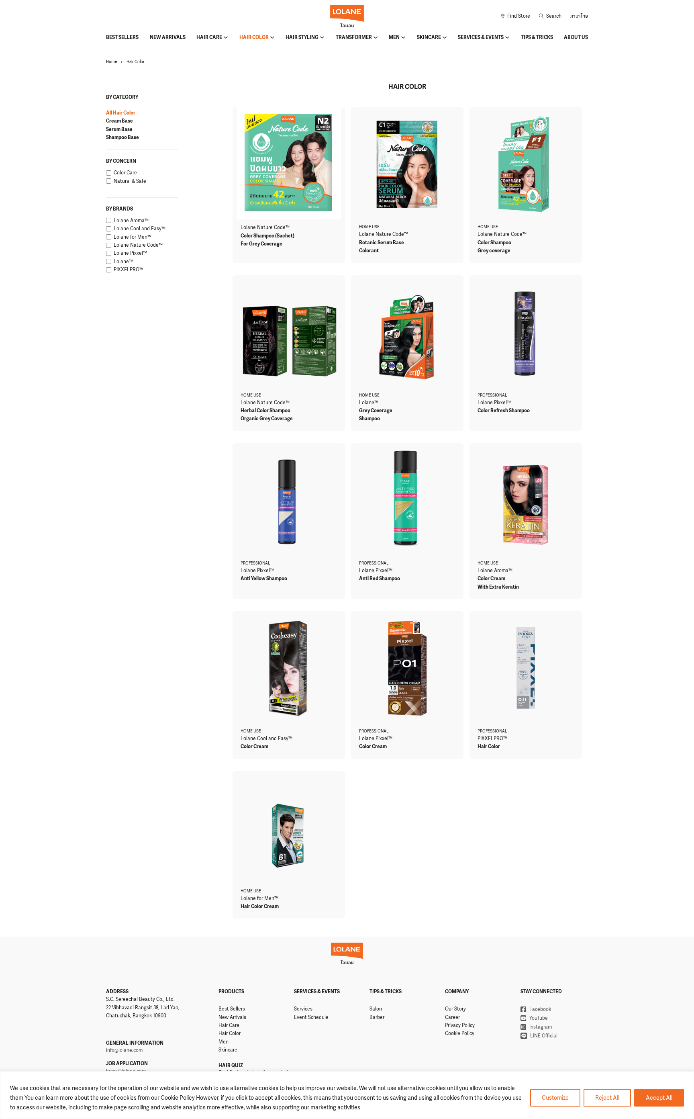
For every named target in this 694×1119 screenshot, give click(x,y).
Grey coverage (494, 251)
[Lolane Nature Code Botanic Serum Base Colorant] (407, 163)
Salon (375, 1009)
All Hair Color (120, 113)
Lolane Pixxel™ (494, 403)
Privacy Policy (460, 1025)
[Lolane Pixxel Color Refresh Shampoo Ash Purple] (525, 331)
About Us (576, 37)
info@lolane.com (124, 1050)
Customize (555, 1097)
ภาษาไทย (579, 16)
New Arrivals (168, 37)
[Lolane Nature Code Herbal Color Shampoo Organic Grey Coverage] (289, 331)
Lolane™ (368, 403)
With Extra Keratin (498, 587)
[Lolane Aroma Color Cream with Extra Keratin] (525, 499)
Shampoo (369, 419)
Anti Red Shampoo (379, 579)
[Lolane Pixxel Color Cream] (407, 667)
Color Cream (491, 579)
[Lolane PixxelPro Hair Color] (525, 667)
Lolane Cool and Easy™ (266, 738)
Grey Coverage (375, 411)
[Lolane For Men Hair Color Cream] (289, 827)
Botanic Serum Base (381, 243)
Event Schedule (311, 1017)
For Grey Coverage (261, 244)
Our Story (455, 1009)
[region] (347, 1095)
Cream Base (119, 121)
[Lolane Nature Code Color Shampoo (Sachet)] (289, 163)
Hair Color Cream (260, 906)
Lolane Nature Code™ (265, 227)
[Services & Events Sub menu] (507, 37)
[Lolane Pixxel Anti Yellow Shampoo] (289, 499)
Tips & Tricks (537, 37)
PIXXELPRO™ (492, 738)
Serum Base (119, 129)
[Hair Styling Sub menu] (322, 37)
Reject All (607, 1097)
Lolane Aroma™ (495, 571)
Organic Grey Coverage (267, 419)
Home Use (369, 226)
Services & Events (481, 37)
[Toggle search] (550, 16)
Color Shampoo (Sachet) (267, 236)
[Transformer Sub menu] (375, 37)
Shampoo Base (122, 137)
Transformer (354, 37)
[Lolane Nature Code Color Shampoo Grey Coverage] (525, 163)
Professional (492, 395)
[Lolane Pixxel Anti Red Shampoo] (407, 499)
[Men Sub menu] (403, 37)
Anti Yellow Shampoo (264, 579)
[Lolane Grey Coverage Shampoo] (407, 331)
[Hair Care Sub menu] (225, 37)
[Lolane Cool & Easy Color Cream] (289, 667)
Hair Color (254, 37)
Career (452, 1017)
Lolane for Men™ (259, 898)
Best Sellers (122, 37)
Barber (376, 1017)
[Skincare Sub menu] (444, 37)
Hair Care (209, 37)
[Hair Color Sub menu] (272, 37)
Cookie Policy (459, 1033)
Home (111, 61)
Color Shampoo (494, 243)
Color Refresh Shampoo (504, 411)
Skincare (429, 37)
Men (394, 37)
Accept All (659, 1097)
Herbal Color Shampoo (265, 411)
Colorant (369, 251)
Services (303, 1009)
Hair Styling (302, 37)
